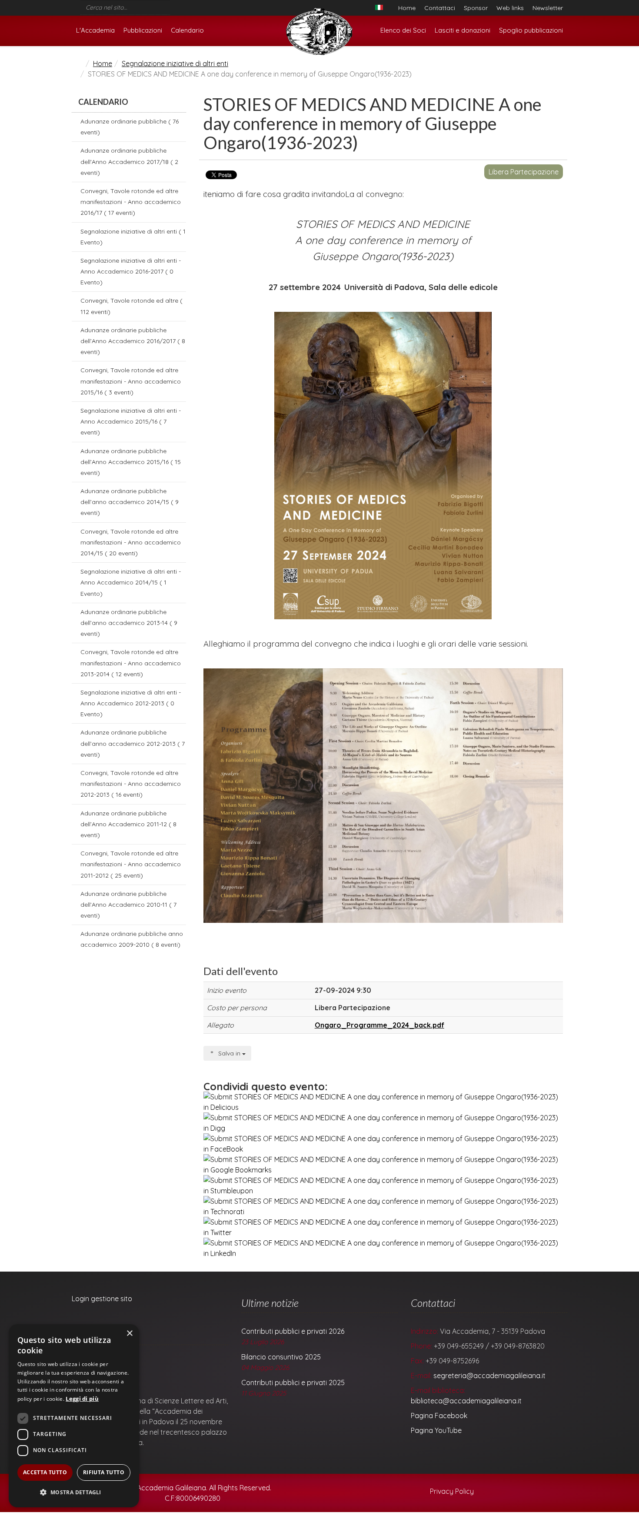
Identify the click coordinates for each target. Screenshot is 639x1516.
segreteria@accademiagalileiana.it (489, 1375)
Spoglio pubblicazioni (531, 30)
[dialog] (74, 1415)
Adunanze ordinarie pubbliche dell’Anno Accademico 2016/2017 (132, 341)
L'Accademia (95, 30)
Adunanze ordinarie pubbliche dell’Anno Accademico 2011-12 (128, 824)
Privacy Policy (451, 1491)
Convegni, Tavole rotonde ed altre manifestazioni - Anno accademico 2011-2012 (130, 864)
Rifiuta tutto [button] (103, 1472)
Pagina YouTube (436, 1430)
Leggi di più (82, 1398)
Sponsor (476, 8)
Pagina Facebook (439, 1415)
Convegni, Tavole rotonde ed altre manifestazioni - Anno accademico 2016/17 (130, 202)
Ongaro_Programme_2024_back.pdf (379, 1025)
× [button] (129, 1333)
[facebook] (173, 5)
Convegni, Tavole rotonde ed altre (131, 306)
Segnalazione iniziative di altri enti (175, 63)
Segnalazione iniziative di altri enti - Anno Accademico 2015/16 (130, 421)
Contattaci (439, 8)
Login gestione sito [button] (102, 1298)
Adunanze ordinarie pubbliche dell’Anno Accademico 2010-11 (128, 904)
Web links (510, 8)
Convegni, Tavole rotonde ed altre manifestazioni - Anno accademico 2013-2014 (130, 663)
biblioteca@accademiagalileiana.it (466, 1400)
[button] (73, 1492)
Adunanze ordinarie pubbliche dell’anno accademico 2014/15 (129, 502)
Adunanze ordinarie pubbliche (129, 126)
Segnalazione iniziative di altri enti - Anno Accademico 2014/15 (130, 582)
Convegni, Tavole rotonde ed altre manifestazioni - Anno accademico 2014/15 (130, 542)
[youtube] (184, 5)
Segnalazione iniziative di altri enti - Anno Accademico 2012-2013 (130, 703)
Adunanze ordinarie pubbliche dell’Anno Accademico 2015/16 (130, 462)
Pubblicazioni (142, 30)
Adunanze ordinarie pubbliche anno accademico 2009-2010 (131, 939)
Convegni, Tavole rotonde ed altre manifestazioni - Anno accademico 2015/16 (130, 381)
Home (407, 8)
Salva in (229, 1053)
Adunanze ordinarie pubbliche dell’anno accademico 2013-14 (128, 623)
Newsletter (547, 8)
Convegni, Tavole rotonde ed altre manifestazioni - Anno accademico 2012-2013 (130, 783)
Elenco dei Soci (403, 30)
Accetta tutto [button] (45, 1472)
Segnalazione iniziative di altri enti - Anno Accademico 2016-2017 (130, 271)
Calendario (187, 30)
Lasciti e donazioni (462, 30)
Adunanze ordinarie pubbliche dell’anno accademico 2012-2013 (132, 743)
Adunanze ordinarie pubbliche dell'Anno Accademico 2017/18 (129, 161)
